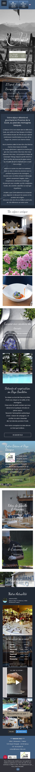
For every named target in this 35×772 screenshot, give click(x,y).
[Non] (33, 765)
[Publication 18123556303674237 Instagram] (17, 682)
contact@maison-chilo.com (17, 749)
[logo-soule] (25, 753)
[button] (4, 3)
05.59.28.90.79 (19, 746)
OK (18, 769)
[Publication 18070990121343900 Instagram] (17, 713)
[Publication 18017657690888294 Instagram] (17, 651)
